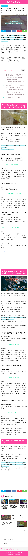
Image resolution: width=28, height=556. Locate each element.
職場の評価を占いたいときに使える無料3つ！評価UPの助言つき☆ (15, 86)
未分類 (5, 543)
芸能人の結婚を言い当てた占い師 (14, 92)
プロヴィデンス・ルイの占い (14, 193)
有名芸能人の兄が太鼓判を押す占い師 (15, 94)
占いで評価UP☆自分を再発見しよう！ (15, 97)
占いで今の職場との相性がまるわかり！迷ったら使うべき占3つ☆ (14, 75)
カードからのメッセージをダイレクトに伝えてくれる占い (15, 82)
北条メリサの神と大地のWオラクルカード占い (14, 227)
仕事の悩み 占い (14, 2)
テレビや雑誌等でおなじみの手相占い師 (15, 90)
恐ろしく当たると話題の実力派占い (15, 77)
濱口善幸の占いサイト (14, 412)
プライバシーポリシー (11, 552)
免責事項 (18, 552)
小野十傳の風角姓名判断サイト (14, 164)
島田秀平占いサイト (14, 344)
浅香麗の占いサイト (14, 377)
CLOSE (23, 70)
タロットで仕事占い (9, 539)
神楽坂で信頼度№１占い (12, 79)
